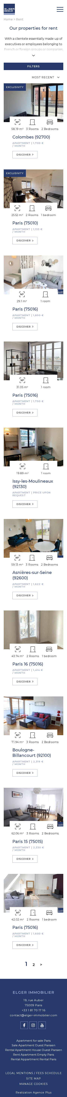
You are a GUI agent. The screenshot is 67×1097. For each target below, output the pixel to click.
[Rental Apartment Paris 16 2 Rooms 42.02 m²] (33, 893)
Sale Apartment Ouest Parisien (33, 1045)
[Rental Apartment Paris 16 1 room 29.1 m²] (33, 275)
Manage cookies (33, 1084)
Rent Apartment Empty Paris (33, 1054)
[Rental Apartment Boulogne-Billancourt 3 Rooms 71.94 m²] (33, 715)
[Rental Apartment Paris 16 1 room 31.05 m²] (33, 360)
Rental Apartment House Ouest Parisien (33, 1050)
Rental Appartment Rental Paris (33, 1059)
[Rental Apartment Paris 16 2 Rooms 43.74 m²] (33, 629)
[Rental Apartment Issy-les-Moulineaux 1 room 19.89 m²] (33, 447)
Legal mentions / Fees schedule (33, 1073)
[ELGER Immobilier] (9, 9)
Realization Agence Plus (34, 1092)
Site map (33, 1078)
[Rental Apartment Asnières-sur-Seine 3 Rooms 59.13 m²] (33, 538)
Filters (33, 66)
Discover (23, 154)
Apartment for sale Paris (33, 1040)
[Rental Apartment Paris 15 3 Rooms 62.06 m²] (33, 807)
